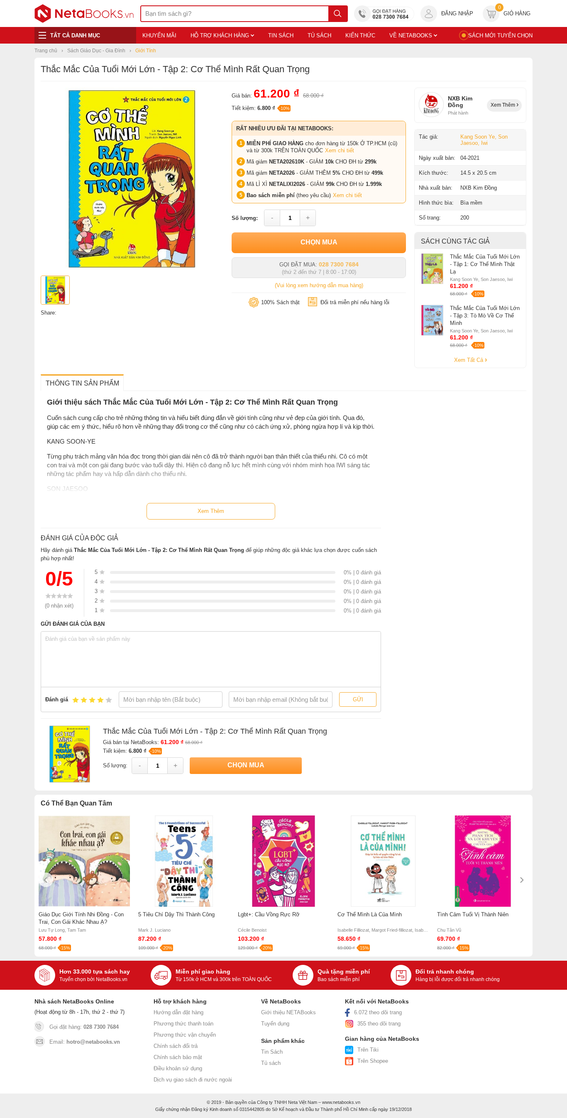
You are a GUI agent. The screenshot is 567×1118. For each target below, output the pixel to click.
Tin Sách (272, 1052)
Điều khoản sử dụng (178, 1068)
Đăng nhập (457, 13)
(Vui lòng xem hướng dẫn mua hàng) (319, 285)
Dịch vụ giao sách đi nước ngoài (193, 1080)
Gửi (358, 699)
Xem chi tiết (339, 150)
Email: (84, 1042)
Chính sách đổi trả (176, 1046)
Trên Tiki (368, 1050)
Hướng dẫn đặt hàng (178, 1012)
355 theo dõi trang (379, 1023)
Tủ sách (271, 1063)
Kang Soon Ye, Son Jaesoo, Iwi (484, 140)
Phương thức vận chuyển (185, 1035)
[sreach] (337, 13)
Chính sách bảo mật (178, 1057)
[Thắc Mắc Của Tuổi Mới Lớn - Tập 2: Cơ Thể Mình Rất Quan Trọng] (132, 268)
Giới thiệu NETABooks (288, 1012)
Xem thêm (503, 105)
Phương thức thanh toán (183, 1023)
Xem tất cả (469, 360)
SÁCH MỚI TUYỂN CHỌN (500, 35)
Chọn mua (319, 242)
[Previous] (46, 880)
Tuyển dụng (275, 1023)
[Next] (521, 880)
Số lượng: (245, 218)
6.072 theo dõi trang (378, 1012)
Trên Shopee (372, 1061)
